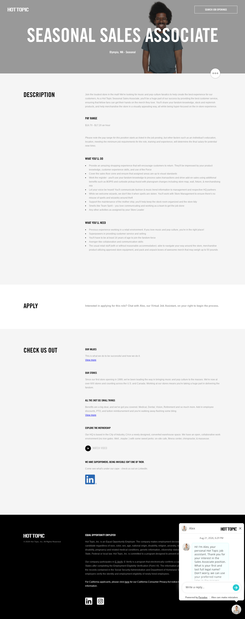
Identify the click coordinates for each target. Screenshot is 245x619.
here (127, 582)
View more (90, 360)
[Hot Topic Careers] (18, 9)
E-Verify (119, 561)
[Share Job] (215, 73)
